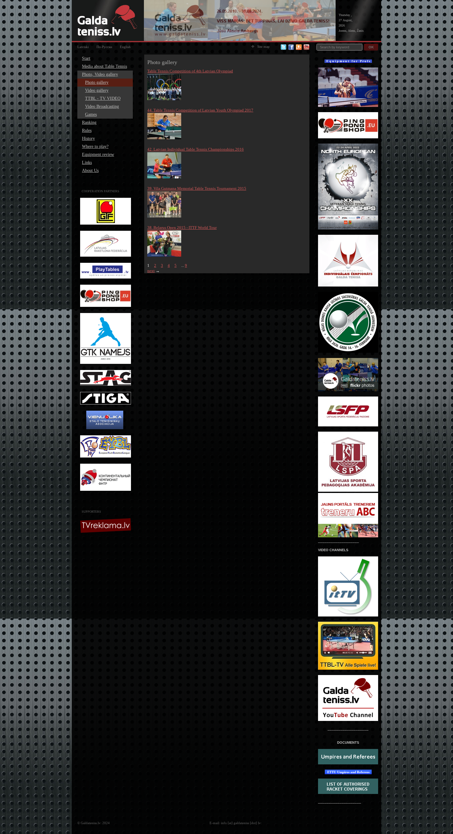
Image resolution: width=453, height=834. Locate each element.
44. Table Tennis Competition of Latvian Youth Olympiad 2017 (200, 110)
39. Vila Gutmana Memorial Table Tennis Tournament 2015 (196, 188)
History (88, 138)
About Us (90, 170)
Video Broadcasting (102, 106)
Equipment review (98, 154)
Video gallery (96, 90)
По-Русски (104, 47)
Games (91, 114)
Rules (87, 130)
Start (86, 58)
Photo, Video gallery (100, 74)
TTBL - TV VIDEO (102, 98)
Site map (263, 46)
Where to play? (95, 146)
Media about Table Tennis (104, 66)
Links (87, 162)
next (151, 270)
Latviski (83, 47)
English (125, 47)
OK (371, 47)
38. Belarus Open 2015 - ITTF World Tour (182, 227)
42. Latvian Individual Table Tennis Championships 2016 (195, 149)
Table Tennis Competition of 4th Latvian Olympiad (190, 71)
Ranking (89, 122)
